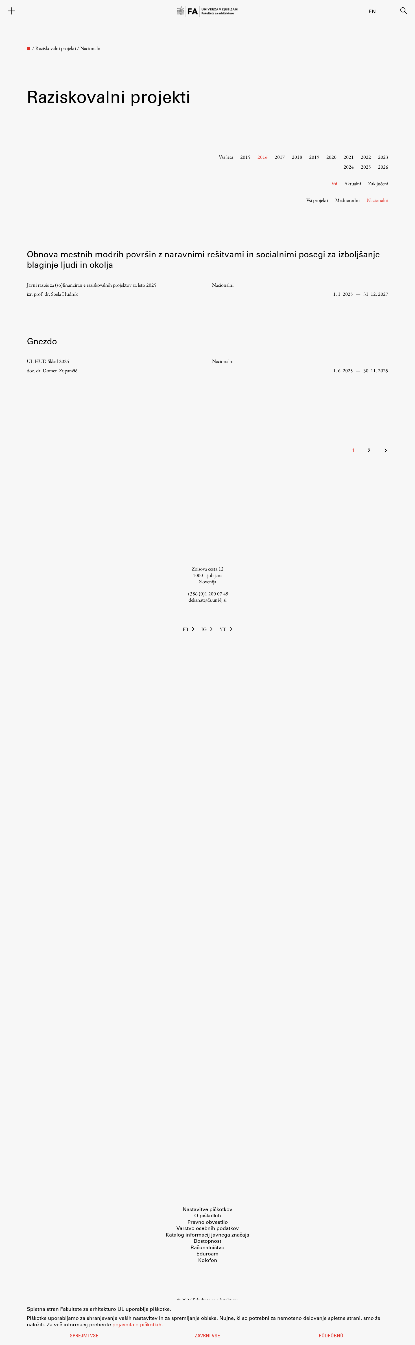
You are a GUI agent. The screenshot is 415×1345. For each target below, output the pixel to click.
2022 (366, 157)
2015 (245, 157)
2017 (280, 157)
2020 (331, 157)
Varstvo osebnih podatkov (207, 1228)
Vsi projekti (317, 200)
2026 (383, 167)
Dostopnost (207, 1240)
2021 (349, 157)
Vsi (334, 183)
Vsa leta (226, 157)
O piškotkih (207, 1215)
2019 (314, 157)
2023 (383, 157)
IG (204, 629)
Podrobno (331, 1336)
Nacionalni (377, 200)
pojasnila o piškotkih (136, 1324)
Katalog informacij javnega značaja (207, 1234)
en (372, 11)
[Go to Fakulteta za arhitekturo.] (28, 48)
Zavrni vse (207, 1336)
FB (185, 629)
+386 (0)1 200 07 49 (207, 593)
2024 (349, 167)
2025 (366, 167)
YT (223, 629)
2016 (262, 157)
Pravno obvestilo (207, 1221)
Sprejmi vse (84, 1336)
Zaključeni (378, 183)
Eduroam (207, 1253)
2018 (297, 157)
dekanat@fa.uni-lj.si (207, 600)
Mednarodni (347, 200)
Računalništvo (207, 1247)
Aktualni (352, 183)
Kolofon (207, 1260)
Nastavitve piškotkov (207, 1209)
